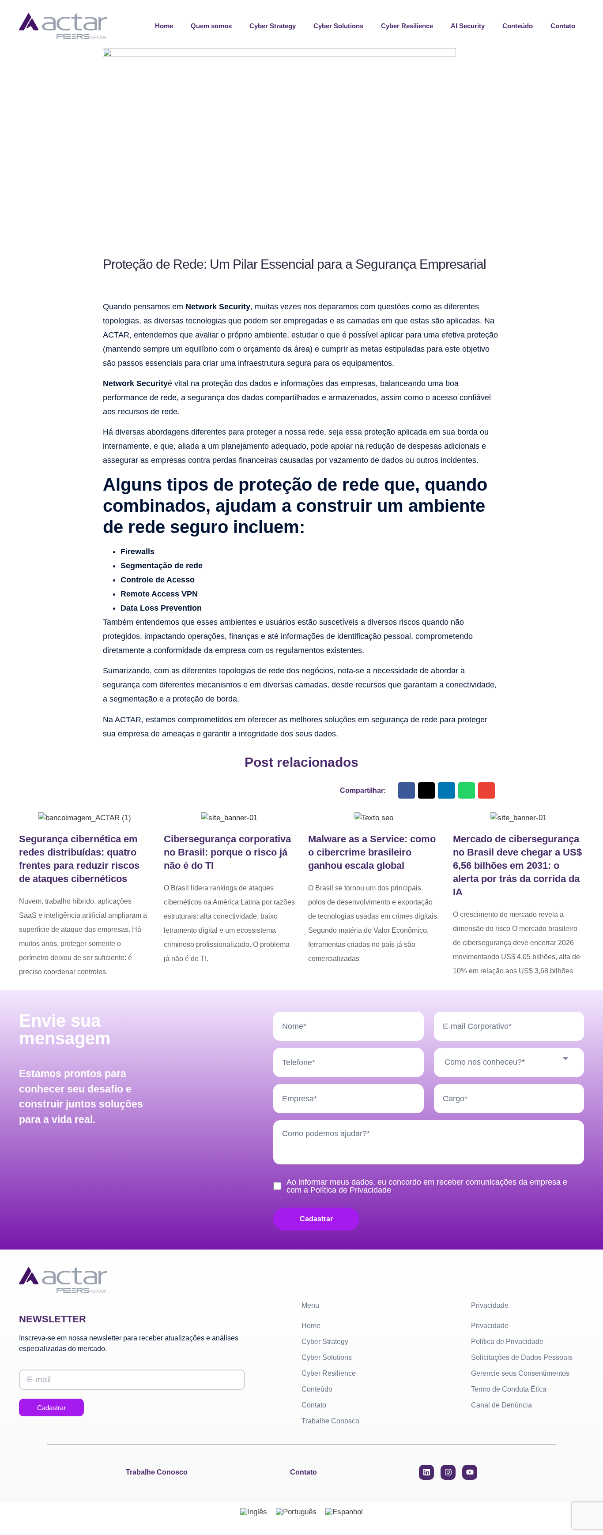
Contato (562, 26)
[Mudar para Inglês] (253, 1511)
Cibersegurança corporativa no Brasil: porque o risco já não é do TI (227, 852)
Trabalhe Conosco (330, 1421)
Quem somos (211, 26)
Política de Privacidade (507, 1341)
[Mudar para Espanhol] (344, 1511)
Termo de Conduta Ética (508, 1389)
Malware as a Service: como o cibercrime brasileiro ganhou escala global (372, 852)
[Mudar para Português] (296, 1511)
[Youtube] (469, 1472)
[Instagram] (448, 1472)
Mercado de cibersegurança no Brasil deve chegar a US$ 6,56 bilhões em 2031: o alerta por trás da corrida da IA (517, 865)
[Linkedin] (426, 1472)
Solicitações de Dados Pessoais (522, 1357)
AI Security (468, 26)
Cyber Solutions (338, 26)
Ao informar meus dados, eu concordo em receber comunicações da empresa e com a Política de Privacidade (426, 1186)
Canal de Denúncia (501, 1405)
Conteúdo (517, 26)
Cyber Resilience (407, 26)
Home (164, 26)
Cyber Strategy (272, 26)
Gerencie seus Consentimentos (520, 1373)
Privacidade (490, 1325)
